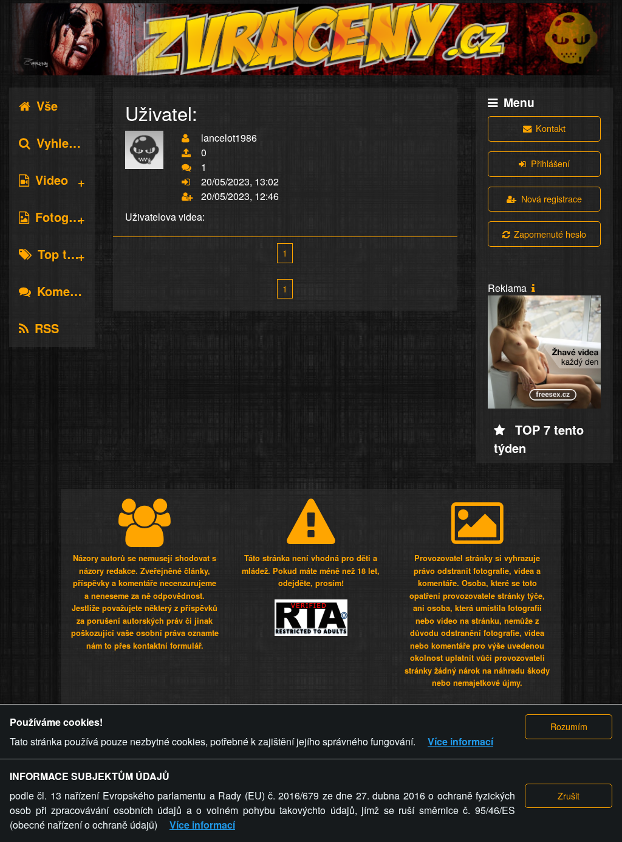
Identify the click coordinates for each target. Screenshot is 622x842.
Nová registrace (551, 198)
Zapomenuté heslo (550, 233)
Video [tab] (51, 179)
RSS (47, 328)
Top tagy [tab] (62, 254)
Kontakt (551, 128)
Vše (47, 105)
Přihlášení (550, 163)
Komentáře (68, 291)
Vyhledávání (71, 142)
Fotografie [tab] (64, 217)
